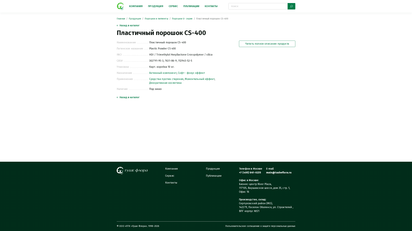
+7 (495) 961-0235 (250, 172)
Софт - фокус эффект (191, 72)
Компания (136, 6)
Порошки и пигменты (156, 18)
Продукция (155, 6)
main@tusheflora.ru (279, 172)
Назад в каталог (130, 25)
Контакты (211, 6)
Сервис (173, 6)
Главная (121, 18)
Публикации (191, 6)
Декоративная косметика (165, 82)
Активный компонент (163, 72)
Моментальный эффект (200, 79)
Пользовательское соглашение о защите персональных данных (260, 226)
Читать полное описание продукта (267, 43)
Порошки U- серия (182, 18)
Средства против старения (166, 79)
